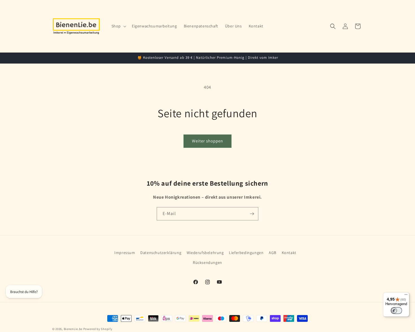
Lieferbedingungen (246, 252)
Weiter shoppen (207, 141)
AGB (272, 252)
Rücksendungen (207, 262)
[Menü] (406, 295)
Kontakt (289, 252)
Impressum (124, 252)
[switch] (396, 310)
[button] (118, 26)
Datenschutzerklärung (160, 252)
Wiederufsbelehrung (205, 252)
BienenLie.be (73, 329)
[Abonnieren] (252, 213)
